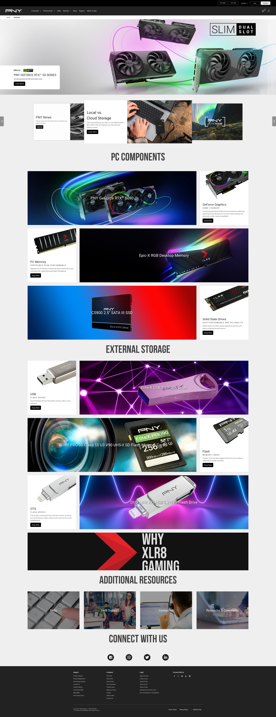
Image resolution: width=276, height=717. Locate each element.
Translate (243, 3)
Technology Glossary (79, 681)
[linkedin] (185, 676)
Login (254, 3)
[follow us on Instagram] (129, 657)
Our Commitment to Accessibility (149, 693)
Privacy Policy (144, 679)
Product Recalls (77, 687)
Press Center (110, 681)
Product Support (78, 676)
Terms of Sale (144, 687)
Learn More (19, 84)
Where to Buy (91, 11)
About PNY (110, 679)
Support (82, 11)
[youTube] (182, 676)
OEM (59, 11)
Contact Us (76, 684)
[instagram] (189, 676)
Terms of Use (143, 684)
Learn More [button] (92, 132)
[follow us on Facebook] (110, 657)
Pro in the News (111, 684)
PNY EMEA (223, 3)
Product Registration (79, 679)
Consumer (35, 11)
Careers (109, 693)
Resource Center (111, 690)
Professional (48, 11)
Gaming (65, 11)
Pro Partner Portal (78, 695)
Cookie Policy (144, 681)
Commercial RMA (78, 690)
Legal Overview (144, 676)
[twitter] (178, 676)
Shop (75, 11)
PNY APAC (233, 3)
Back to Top (197, 709)
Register (265, 3)
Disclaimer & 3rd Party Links (148, 690)
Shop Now (208, 221)
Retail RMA (76, 693)
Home (8, 17)
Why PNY (109, 676)
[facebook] (174, 676)
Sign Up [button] (39, 127)
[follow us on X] (147, 657)
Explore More (112, 201)
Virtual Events (111, 687)
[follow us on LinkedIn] (165, 657)
